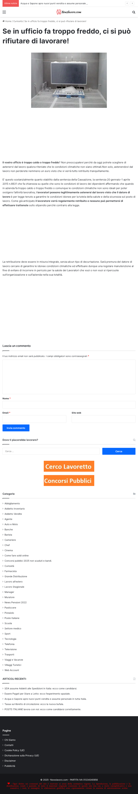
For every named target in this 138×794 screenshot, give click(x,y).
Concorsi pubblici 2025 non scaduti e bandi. (28, 560)
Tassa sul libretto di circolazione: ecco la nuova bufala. (34, 704)
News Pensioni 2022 (16, 602)
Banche (9, 529)
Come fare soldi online (17, 555)
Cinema (9, 550)
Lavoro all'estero (14, 581)
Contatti (9, 745)
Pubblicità (10, 766)
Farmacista (11, 571)
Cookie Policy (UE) (15, 750)
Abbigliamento (12, 503)
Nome (7, 398)
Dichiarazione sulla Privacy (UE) (22, 755)
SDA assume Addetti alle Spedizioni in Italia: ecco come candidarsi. (41, 688)
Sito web (76, 412)
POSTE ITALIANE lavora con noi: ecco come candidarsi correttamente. (43, 709)
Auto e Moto (11, 524)
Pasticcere (10, 607)
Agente (8, 519)
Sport (7, 633)
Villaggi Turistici (13, 665)
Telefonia (9, 644)
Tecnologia (10, 639)
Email (6, 412)
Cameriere (10, 540)
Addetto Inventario (15, 508)
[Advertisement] (69, 135)
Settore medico (13, 628)
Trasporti (9, 654)
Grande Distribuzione (16, 576)
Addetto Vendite (13, 514)
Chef (7, 545)
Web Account (12, 670)
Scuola (8, 623)
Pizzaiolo (9, 613)
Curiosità (18, 21)
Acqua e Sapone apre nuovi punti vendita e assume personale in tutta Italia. (60, 3)
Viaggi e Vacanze (14, 659)
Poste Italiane (12, 618)
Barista (8, 534)
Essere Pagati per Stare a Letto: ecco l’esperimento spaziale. (37, 693)
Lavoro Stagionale (14, 586)
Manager (9, 592)
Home (8, 21)
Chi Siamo (10, 740)
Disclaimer (10, 760)
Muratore (9, 597)
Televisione (11, 649)
